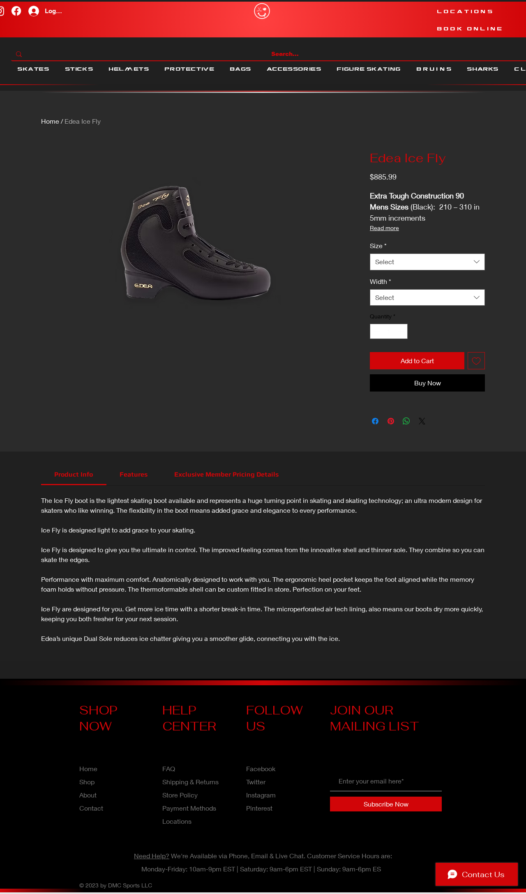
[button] (33, 69)
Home (50, 121)
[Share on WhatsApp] (406, 421)
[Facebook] (16, 11)
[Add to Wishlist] (476, 360)
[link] (73, 474)
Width (380, 281)
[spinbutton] (388, 331)
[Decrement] (376, 331)
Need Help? (151, 855)
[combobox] (427, 261)
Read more (384, 227)
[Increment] (401, 331)
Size (378, 245)
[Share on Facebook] (375, 421)
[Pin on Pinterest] (391, 421)
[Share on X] (422, 421)
